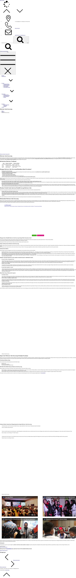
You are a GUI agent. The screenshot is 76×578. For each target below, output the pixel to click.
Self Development (6, 94)
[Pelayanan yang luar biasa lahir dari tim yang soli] (28, 227)
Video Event (5, 105)
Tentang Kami (4, 76)
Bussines (5, 97)
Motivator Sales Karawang (3, 550)
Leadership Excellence (7, 84)
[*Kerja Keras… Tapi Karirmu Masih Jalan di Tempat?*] (28, 214)
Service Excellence (6, 85)
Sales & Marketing (6, 96)
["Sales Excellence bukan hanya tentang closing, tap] (47, 227)
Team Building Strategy (7, 87)
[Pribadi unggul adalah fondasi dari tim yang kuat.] (9, 227)
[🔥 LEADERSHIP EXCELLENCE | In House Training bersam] (9, 214)
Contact (3, 107)
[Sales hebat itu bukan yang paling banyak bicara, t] (47, 214)
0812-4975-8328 (17, 28)
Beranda (3, 75)
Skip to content (2, 0)
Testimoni (5, 106)
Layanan (3, 83)
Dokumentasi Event (6, 104)
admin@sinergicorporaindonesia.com (20, 35)
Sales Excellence (6, 86)
